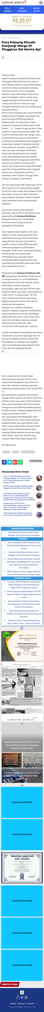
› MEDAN (10, 38)
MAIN (22, 8)
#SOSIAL (15, 452)
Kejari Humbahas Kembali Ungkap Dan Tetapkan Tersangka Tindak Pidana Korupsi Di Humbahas (23, 614)
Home (4, 38)
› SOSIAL (17, 38)
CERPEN (7, 11)
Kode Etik (30, 1004)
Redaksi (13, 1004)
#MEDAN (6, 452)
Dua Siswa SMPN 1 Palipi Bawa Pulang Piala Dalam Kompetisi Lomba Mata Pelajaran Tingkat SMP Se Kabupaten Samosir (24, 585)
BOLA (7, 8)
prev (21, 785)
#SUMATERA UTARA (28, 452)
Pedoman (21, 1004)
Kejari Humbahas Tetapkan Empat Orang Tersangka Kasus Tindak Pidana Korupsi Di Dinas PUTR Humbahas (24, 604)
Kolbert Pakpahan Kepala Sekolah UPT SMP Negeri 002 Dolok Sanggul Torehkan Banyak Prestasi (24, 594)
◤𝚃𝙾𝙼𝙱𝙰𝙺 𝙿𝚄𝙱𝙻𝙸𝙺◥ (28, 1007)
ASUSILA (36, 8)
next (23, 785)
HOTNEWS (21, 11)
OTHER (37, 11)
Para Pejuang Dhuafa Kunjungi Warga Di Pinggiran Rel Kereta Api (21, 45)
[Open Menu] (41, 3)
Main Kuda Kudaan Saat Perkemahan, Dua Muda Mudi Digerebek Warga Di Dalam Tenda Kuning (24, 546)
